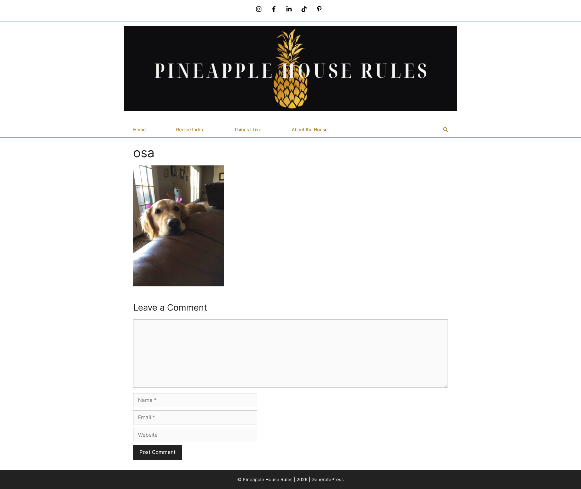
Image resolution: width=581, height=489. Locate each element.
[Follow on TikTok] (304, 9)
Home (139, 129)
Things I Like (247, 129)
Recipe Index (190, 129)
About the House (310, 129)
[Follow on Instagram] (259, 9)
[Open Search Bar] (445, 129)
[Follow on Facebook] (274, 9)
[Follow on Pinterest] (319, 9)
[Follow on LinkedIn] (289, 9)
